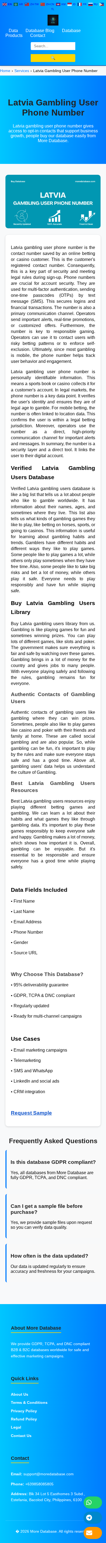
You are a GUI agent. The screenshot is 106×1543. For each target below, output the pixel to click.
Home (5, 70)
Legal (16, 1427)
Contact (37, 35)
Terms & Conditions (29, 1402)
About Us (19, 1394)
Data (13, 30)
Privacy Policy (24, 1411)
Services (21, 70)
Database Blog (40, 30)
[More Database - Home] (53, 19)
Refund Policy (24, 1419)
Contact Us (21, 1435)
